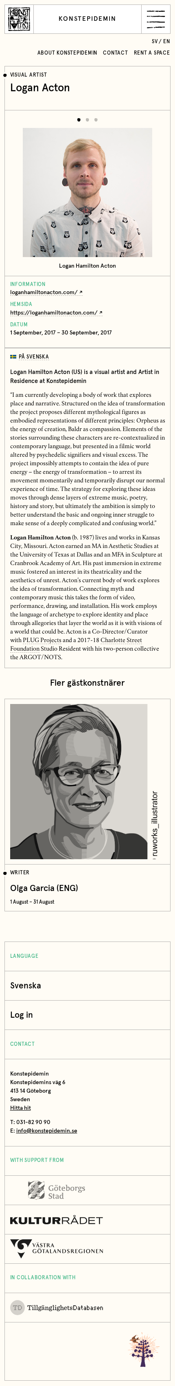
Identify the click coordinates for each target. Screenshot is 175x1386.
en (166, 41)
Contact (115, 53)
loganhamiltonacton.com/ (44, 292)
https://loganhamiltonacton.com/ (54, 313)
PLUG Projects (42, 641)
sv (155, 41)
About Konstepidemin (67, 53)
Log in (21, 1015)
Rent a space (152, 53)
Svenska (25, 985)
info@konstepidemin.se (46, 1131)
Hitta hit (20, 1108)
